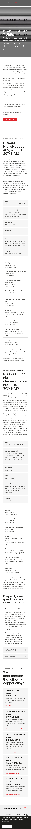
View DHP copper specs (12, 705)
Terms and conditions (8, 815)
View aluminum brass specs (13, 752)
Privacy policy (18, 815)
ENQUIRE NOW (10, 119)
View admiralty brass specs (12, 729)
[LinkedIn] (24, 815)
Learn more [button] (5, 821)
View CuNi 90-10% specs (12, 773)
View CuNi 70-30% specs (12, 794)
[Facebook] (27, 815)
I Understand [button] (7, 826)
